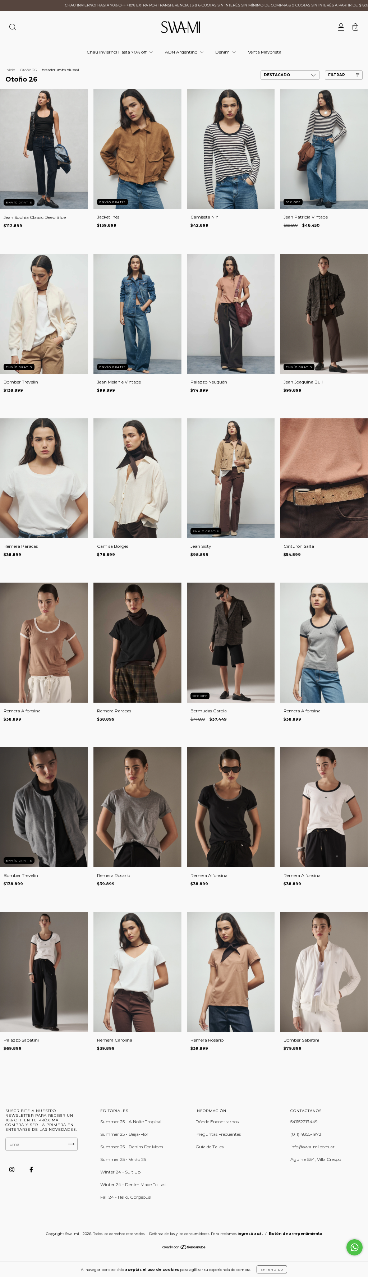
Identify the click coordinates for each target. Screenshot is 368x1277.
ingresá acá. (250, 1233)
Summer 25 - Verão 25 (123, 1159)
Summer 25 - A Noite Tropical (130, 1121)
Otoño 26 (28, 70)
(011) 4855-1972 (305, 1134)
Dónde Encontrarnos (217, 1121)
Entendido (272, 1269)
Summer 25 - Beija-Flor (124, 1134)
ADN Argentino (181, 52)
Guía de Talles (210, 1146)
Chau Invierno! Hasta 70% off (117, 52)
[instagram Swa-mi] (12, 1169)
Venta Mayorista (264, 52)
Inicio (10, 70)
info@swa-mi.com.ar (312, 1146)
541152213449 (304, 1121)
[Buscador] (12, 28)
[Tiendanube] (184, 1248)
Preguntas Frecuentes (218, 1134)
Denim (223, 52)
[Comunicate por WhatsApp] (354, 1247)
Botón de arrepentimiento (295, 1233)
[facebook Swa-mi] (31, 1169)
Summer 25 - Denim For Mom (131, 1146)
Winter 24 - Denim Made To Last (133, 1184)
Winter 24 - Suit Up (120, 1172)
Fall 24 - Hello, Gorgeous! (125, 1197)
